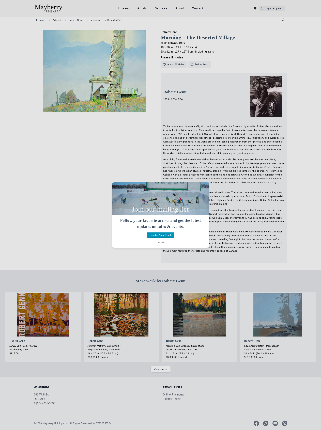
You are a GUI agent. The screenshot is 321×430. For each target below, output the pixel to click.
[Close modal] (203, 187)
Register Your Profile (160, 235)
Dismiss (160, 243)
